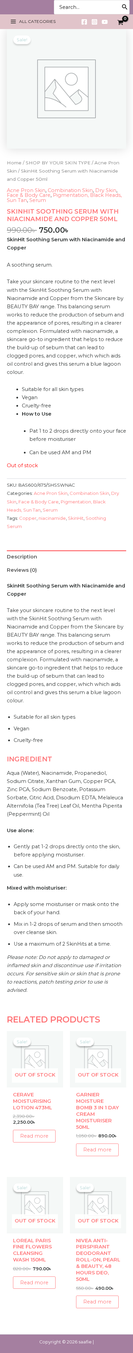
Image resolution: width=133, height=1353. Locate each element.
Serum (37, 200)
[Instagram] (94, 22)
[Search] (124, 7)
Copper (27, 518)
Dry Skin (105, 190)
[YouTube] (105, 22)
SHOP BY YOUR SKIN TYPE (58, 162)
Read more (34, 1136)
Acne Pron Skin (26, 190)
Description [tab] (22, 557)
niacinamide (52, 518)
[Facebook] (84, 22)
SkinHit (76, 518)
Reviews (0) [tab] (22, 570)
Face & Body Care (28, 195)
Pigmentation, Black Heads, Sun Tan (64, 197)
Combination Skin (70, 190)
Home (14, 162)
